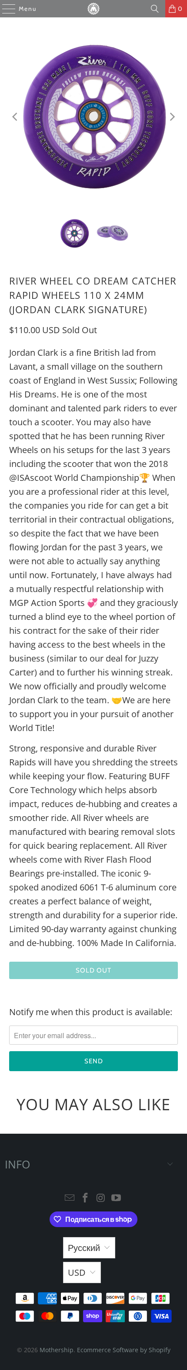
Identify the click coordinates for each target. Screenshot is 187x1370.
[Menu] (4, 8)
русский (84, 1248)
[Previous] (16, 116)
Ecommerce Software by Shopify (123, 1350)
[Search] (155, 8)
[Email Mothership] (70, 1198)
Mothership (56, 1350)
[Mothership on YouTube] (116, 1198)
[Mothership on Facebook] (85, 1198)
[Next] (171, 116)
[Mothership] (93, 8)
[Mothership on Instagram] (100, 1198)
